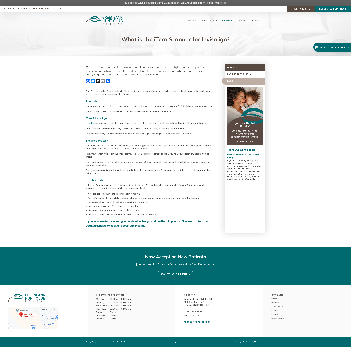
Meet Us (190, 20)
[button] (332, 47)
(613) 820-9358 (192, 315)
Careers (241, 20)
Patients (226, 20)
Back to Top (126, 342)
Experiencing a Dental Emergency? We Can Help (33, 9)
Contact (254, 20)
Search (115, 342)
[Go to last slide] (69, 3)
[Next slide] (282, 3)
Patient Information (240, 74)
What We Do (208, 20)
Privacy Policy (277, 318)
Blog (230, 81)
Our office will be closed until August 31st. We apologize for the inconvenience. (175, 3)
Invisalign (90, 123)
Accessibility (104, 342)
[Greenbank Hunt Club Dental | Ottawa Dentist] (26, 303)
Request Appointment (333, 9)
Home (274, 298)
